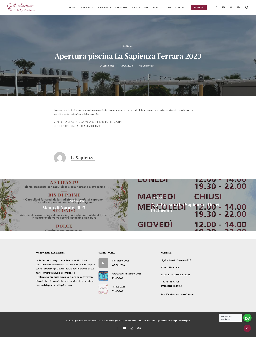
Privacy (171, 320)
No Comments (146, 65)
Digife (187, 320)
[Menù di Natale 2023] (64, 205)
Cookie (162, 320)
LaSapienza (108, 65)
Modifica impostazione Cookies (177, 294)
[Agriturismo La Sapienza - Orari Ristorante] (192, 205)
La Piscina (127, 46)
